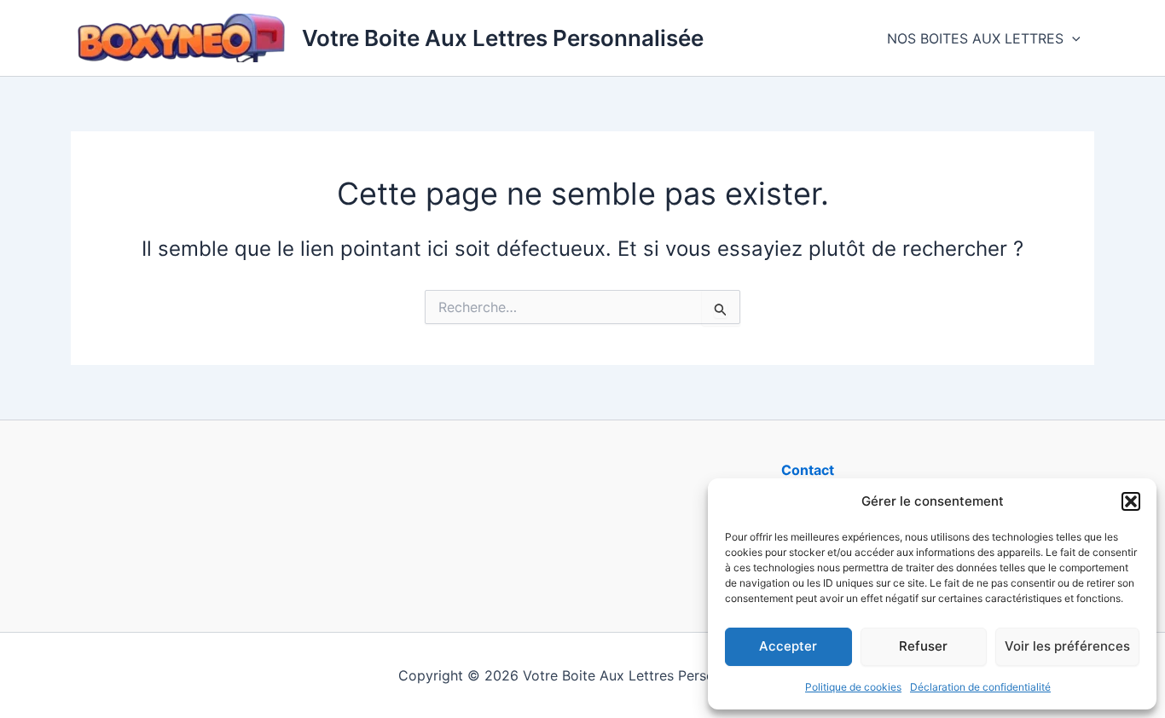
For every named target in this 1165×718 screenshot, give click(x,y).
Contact (807, 469)
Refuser (923, 646)
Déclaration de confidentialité (980, 686)
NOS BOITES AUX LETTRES (975, 38)
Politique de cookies (853, 686)
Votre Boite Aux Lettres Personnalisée (503, 38)
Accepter (788, 646)
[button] (1130, 501)
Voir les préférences (1067, 646)
